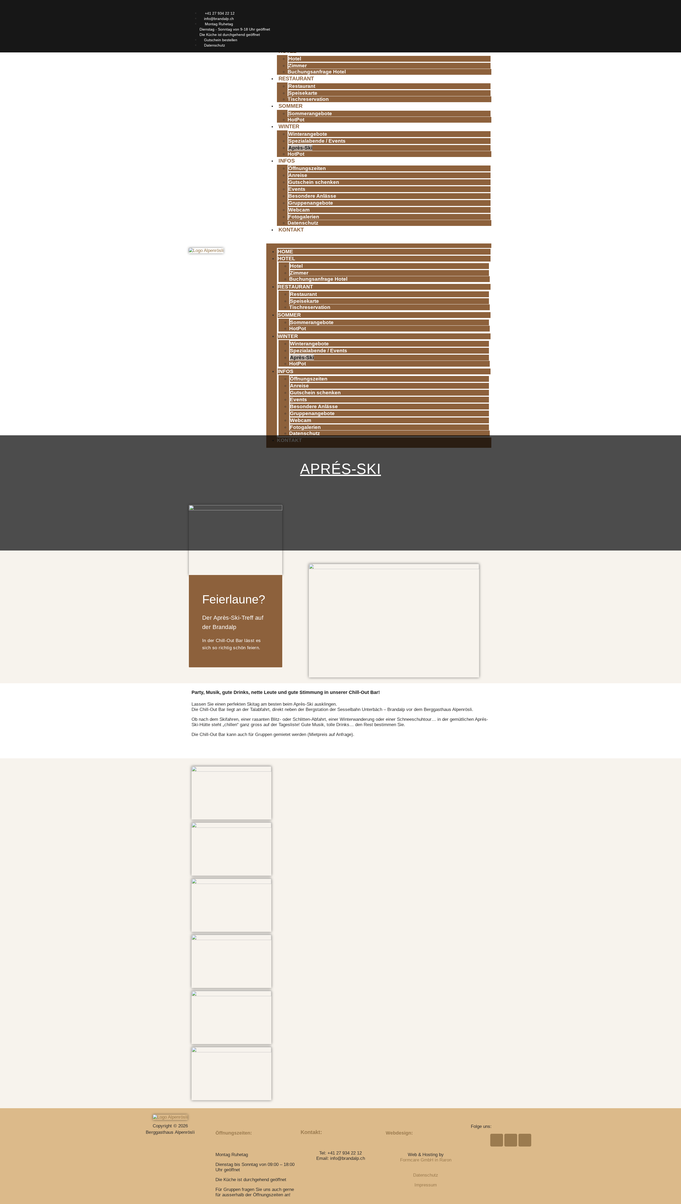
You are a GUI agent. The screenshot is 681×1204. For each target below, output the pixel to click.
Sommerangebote (310, 113)
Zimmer (297, 65)
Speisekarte (302, 93)
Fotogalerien (303, 217)
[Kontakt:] (305, 1119)
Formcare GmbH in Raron (425, 1159)
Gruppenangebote (310, 203)
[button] (378, 240)
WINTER (289, 126)
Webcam (299, 210)
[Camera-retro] (483, 8)
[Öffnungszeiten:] (219, 1119)
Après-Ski (300, 148)
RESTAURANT (296, 78)
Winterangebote (307, 134)
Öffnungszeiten (307, 168)
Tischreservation (308, 99)
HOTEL (286, 258)
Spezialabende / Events (317, 141)
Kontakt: (311, 1132)
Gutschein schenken (313, 182)
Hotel (294, 58)
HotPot (296, 119)
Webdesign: (399, 1133)
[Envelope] (464, 8)
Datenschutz (303, 223)
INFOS (287, 161)
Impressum (425, 1185)
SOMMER (290, 106)
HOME (285, 251)
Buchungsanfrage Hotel (317, 72)
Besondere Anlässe (312, 196)
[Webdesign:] (390, 1119)
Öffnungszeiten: (233, 1133)
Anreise (297, 175)
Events (296, 189)
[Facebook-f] (454, 8)
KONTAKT (291, 230)
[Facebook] (496, 1140)
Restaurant (301, 86)
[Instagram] (473, 8)
